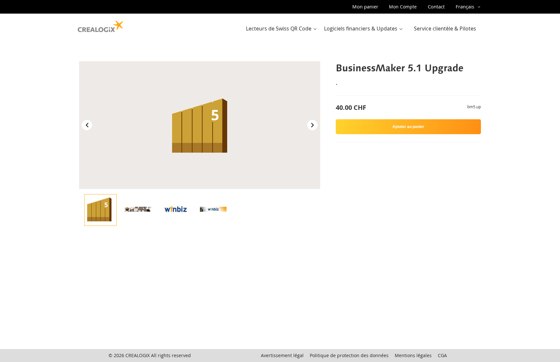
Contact (436, 6)
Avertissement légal (282, 355)
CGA (442, 355)
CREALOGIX (137, 355)
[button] (469, 6)
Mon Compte (403, 7)
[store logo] (100, 25)
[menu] (363, 28)
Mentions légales (413, 355)
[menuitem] (283, 28)
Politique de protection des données (349, 355)
